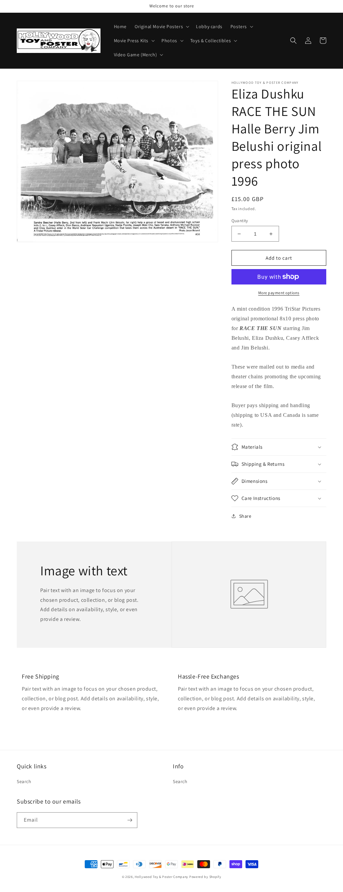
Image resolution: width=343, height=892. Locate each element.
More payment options (278, 292)
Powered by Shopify (205, 877)
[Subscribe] (129, 820)
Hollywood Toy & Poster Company (161, 877)
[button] (161, 26)
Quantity (239, 221)
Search (24, 781)
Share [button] (245, 516)
